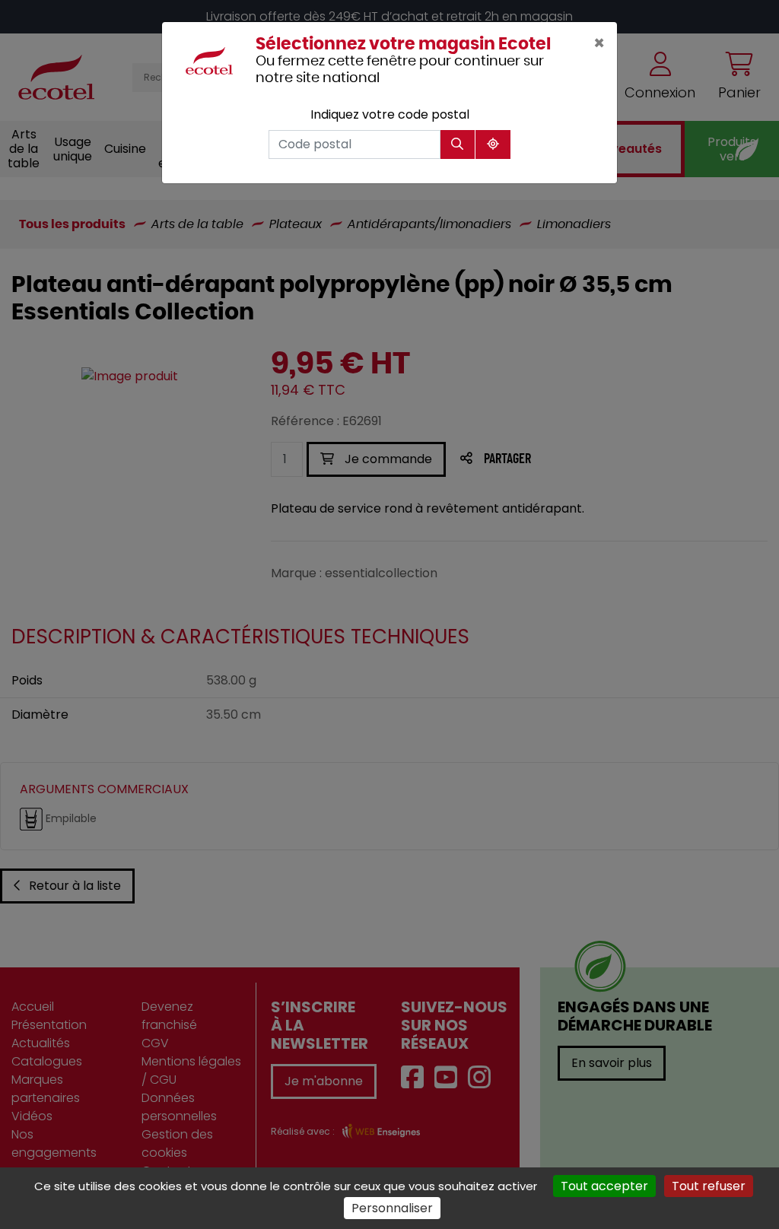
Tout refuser (709, 1186)
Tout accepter (604, 1186)
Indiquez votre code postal (389, 114)
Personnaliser (392, 1208)
